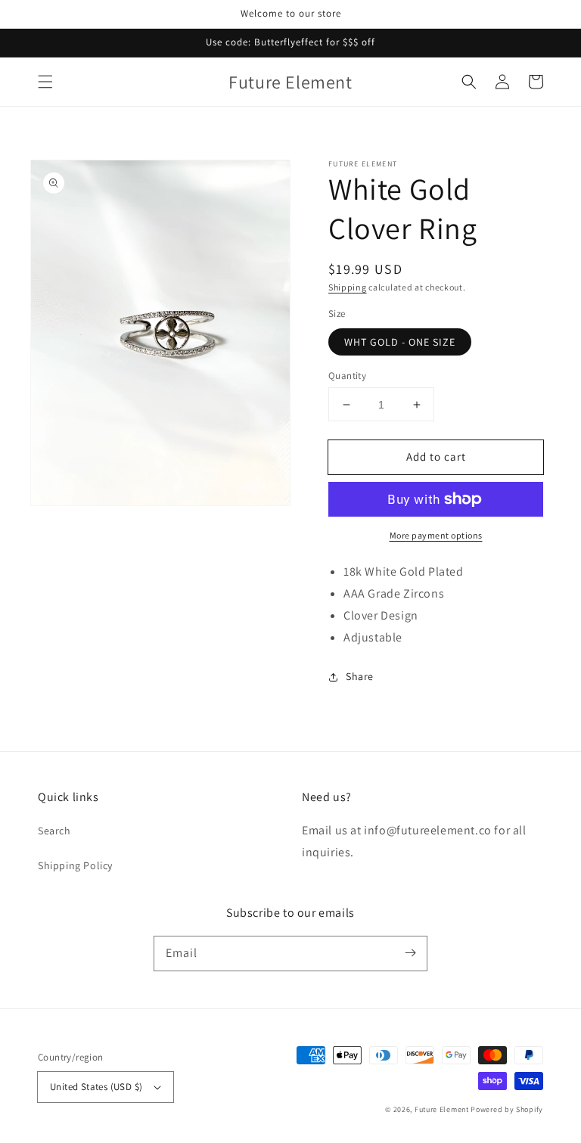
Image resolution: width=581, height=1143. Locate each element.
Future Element (442, 1109)
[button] (45, 81)
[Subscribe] (410, 953)
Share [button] (360, 676)
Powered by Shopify (507, 1109)
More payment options (436, 535)
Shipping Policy (75, 865)
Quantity (347, 375)
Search (54, 830)
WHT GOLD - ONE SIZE (399, 342)
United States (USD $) (96, 1086)
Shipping (347, 287)
